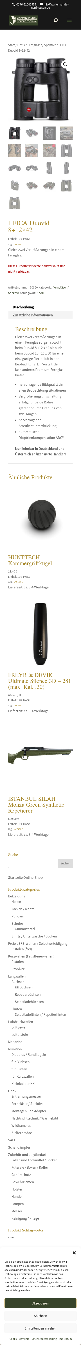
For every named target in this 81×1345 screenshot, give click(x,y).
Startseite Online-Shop (25, 877)
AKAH (40, 293)
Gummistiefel (25, 929)
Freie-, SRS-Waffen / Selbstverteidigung (38, 943)
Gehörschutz (21, 1174)
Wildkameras (21, 1125)
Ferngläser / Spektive (41, 45)
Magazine (15, 1041)
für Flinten (19, 1069)
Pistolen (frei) (21, 949)
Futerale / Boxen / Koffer (29, 1167)
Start (11, 45)
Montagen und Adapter (28, 1111)
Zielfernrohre (21, 1132)
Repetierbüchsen (28, 994)
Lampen (17, 1203)
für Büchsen (20, 1061)
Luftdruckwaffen (20, 1021)
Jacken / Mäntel (23, 909)
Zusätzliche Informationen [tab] (33, 315)
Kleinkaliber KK (22, 1083)
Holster (16, 1189)
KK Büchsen (24, 987)
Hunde (16, 1196)
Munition (15, 1049)
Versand (18, 244)
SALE (12, 1140)
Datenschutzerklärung (44, 1338)
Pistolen (17, 961)
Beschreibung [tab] (23, 307)
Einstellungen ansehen (40, 1328)
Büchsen (18, 981)
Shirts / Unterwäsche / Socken (34, 936)
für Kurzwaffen (22, 1076)
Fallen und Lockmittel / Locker (34, 1160)
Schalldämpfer (19, 1147)
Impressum (65, 1338)
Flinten (16, 1009)
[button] (74, 1253)
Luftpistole (19, 1034)
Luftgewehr (20, 1027)
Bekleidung (16, 896)
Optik (21, 45)
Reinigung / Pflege (25, 1218)
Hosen (16, 901)
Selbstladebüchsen (29, 1001)
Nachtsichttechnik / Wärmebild (34, 1118)
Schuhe (17, 923)
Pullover (17, 916)
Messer (16, 1211)
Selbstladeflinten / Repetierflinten (40, 1014)
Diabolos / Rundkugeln (28, 1054)
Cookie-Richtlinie (19, 1338)
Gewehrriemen (22, 1182)
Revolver (18, 969)
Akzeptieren (40, 1303)
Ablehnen (40, 1316)
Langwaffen (17, 976)
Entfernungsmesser (26, 1096)
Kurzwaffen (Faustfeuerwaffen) (31, 956)
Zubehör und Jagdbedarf (27, 1154)
